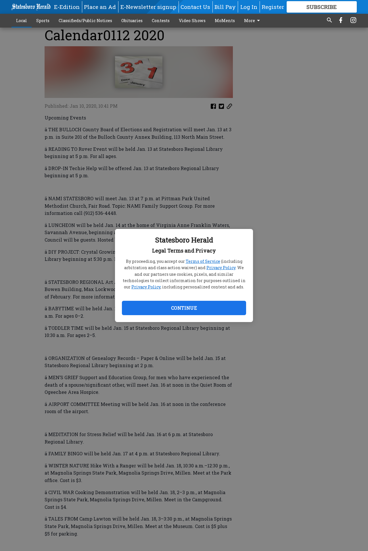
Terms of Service (203, 261)
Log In (248, 6)
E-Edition (67, 6)
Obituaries (132, 20)
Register (273, 6)
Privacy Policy (220, 267)
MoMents (225, 20)
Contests (161, 20)
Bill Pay (225, 6)
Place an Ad (100, 6)
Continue (184, 308)
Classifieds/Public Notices (85, 20)
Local (21, 20)
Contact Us (195, 6)
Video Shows (192, 20)
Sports (42, 20)
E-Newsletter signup (148, 6)
